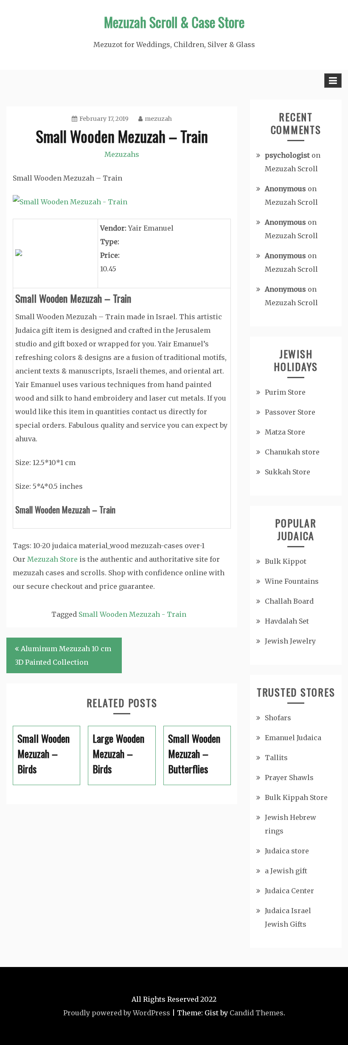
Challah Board (289, 601)
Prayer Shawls (289, 777)
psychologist (287, 155)
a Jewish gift (286, 871)
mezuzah (158, 119)
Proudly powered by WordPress (116, 1013)
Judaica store (287, 851)
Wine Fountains (292, 581)
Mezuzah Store (52, 559)
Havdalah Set (287, 621)
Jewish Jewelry (290, 641)
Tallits (276, 757)
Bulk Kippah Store (296, 797)
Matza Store (285, 432)
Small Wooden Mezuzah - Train (132, 614)
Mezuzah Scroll (291, 168)
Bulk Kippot (285, 561)
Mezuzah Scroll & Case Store (174, 22)
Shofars (278, 717)
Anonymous (285, 188)
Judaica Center (289, 890)
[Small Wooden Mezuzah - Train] (70, 202)
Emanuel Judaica (293, 737)
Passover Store (290, 412)
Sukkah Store (287, 472)
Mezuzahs (121, 154)
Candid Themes (256, 1013)
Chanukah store (292, 452)
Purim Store (285, 392)
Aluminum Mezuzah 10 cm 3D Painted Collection (63, 655)
